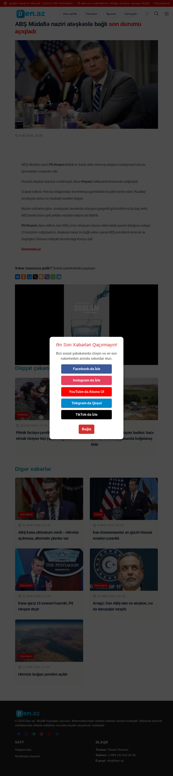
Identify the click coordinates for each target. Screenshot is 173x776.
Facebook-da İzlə (86, 369)
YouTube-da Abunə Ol (86, 391)
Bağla (86, 429)
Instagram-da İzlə (86, 380)
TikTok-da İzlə (86, 414)
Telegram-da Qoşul (87, 403)
